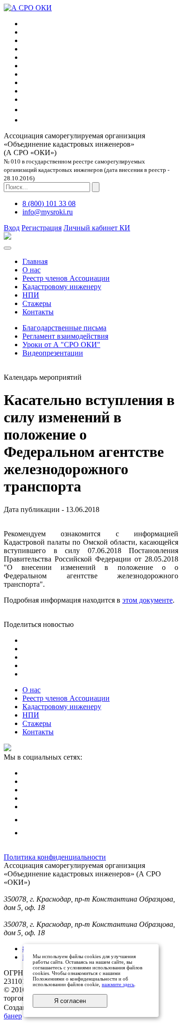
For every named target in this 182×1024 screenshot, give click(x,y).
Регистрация (41, 228)
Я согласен (70, 1000)
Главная (35, 261)
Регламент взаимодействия (65, 336)
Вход (12, 228)
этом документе (147, 600)
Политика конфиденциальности (55, 857)
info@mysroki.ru (47, 212)
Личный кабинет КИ (96, 228)
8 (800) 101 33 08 (49, 203)
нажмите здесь (118, 984)
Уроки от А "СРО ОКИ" (61, 344)
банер (13, 1016)
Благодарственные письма (64, 328)
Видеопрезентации (52, 353)
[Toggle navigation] (7, 248)
